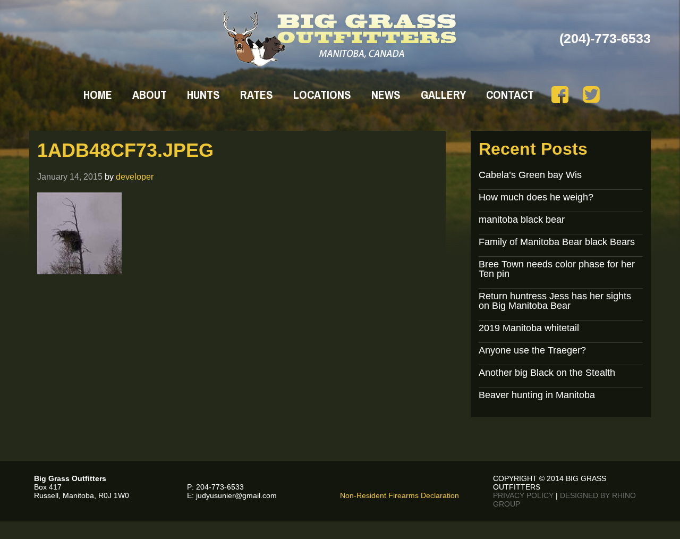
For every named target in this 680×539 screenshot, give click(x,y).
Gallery (443, 95)
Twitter (591, 94)
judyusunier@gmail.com (236, 495)
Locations (322, 95)
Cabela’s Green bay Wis (530, 175)
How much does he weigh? (536, 197)
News (386, 95)
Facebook (560, 94)
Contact (510, 95)
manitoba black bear (522, 219)
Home (97, 95)
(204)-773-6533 (605, 38)
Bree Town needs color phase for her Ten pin (557, 269)
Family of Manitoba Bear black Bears (557, 242)
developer (135, 176)
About (149, 95)
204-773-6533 (220, 487)
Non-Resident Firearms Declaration (399, 495)
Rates (256, 95)
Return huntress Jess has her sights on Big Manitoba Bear (555, 301)
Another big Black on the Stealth (547, 372)
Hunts (203, 95)
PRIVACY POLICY (523, 495)
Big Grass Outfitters (340, 39)
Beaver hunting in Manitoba (537, 395)
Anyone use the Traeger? (532, 350)
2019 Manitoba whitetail (529, 328)
